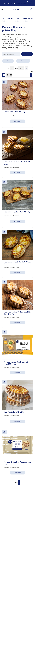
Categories (23, 60)
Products (10, 19)
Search (26, 54)
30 (11, 68)
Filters (8, 60)
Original (20, 68)
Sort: (16, 68)
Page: (31, 72)
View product (17, 121)
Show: (8, 68)
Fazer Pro (16, 9)
